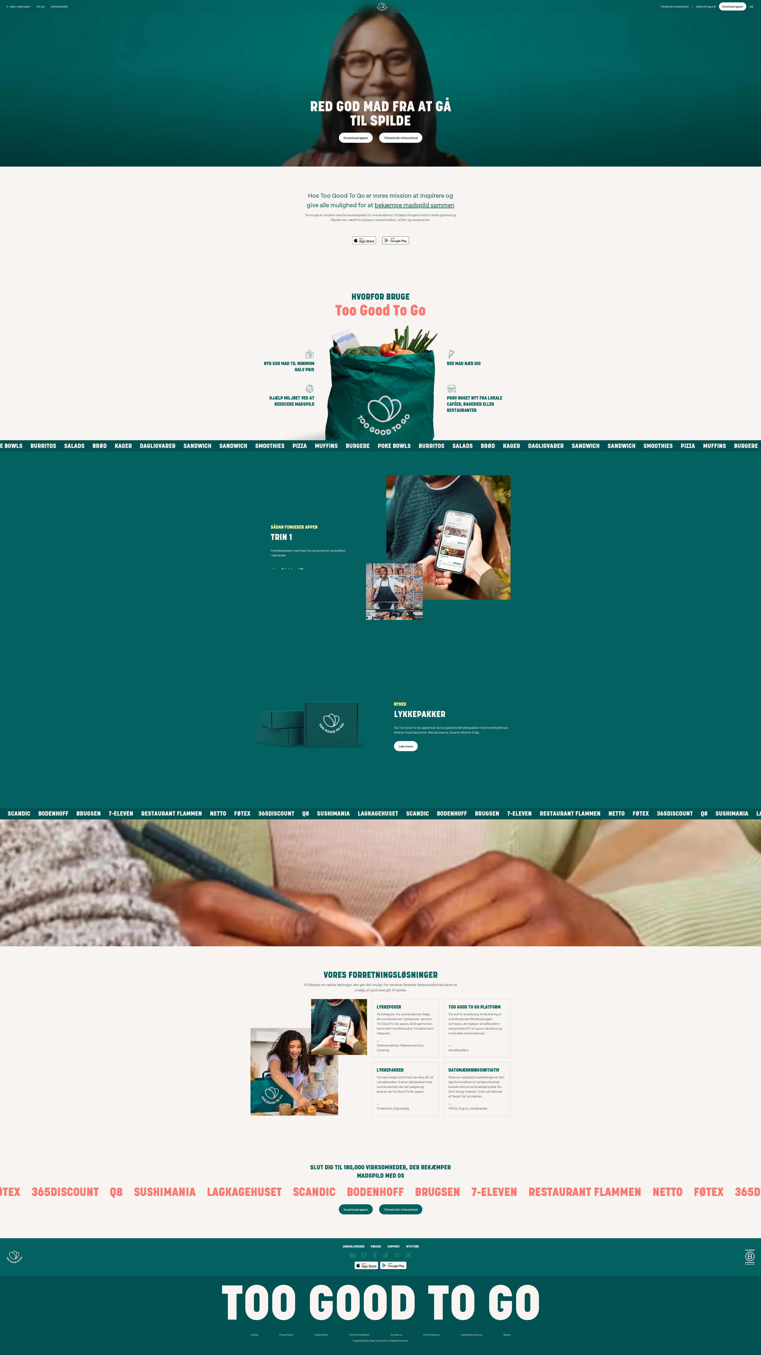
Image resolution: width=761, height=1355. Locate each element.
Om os (40, 6)
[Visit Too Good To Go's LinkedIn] (353, 1255)
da (751, 6)
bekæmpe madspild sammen (414, 204)
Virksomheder (59, 6)
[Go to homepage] (382, 6)
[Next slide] (301, 569)
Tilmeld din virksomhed (674, 6)
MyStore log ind (706, 6)
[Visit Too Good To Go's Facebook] (375, 1255)
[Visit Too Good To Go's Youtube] (397, 1255)
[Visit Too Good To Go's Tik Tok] (386, 1255)
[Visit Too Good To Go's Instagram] (364, 1255)
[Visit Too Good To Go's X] (408, 1255)
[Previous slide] (274, 569)
